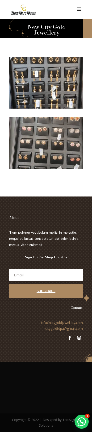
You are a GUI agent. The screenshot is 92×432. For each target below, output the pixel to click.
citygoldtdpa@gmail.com (64, 328)
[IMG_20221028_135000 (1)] (46, 168)
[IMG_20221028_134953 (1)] (46, 107)
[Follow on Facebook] (69, 338)
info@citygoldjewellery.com (62, 322)
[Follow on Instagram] (79, 338)
